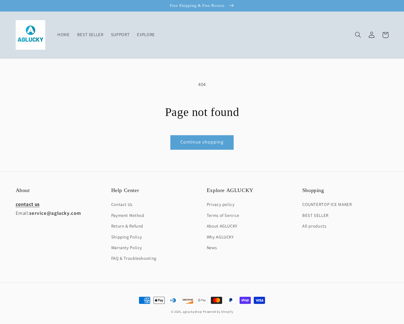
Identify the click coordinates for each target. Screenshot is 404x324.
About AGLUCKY (222, 226)
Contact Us (121, 204)
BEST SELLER (315, 215)
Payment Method (127, 215)
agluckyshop (192, 312)
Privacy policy (221, 204)
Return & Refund (127, 226)
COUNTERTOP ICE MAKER (327, 204)
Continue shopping (202, 142)
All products (314, 226)
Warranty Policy (126, 247)
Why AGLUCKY (220, 237)
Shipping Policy (126, 237)
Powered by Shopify (218, 312)
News (212, 247)
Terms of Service (223, 215)
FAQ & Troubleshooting (133, 258)
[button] (358, 35)
